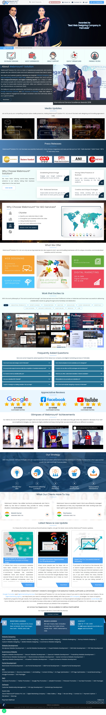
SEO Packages (20, 674)
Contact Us (77, 2)
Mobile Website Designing (30, 642)
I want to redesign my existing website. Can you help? (17, 384)
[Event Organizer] (87, 321)
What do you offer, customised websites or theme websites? (72, 373)
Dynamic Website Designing (29, 639)
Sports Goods (35, 305)
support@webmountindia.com (93, 626)
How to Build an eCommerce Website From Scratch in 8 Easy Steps (16, 560)
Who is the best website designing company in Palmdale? (71, 384)
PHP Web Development (95, 648)
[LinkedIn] (96, 702)
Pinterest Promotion (69, 681)
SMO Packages (98, 681)
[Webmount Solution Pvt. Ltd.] (10, 2)
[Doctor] (19, 321)
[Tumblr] (99, 702)
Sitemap (13, 696)
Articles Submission (8, 672)
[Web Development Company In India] (53, 437)
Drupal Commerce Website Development (63, 659)
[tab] (10, 213)
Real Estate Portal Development (12, 666)
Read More (6, 99)
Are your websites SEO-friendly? (12, 379)
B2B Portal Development (51, 666)
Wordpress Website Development (13, 648)
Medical (71, 308)
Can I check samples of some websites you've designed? (71, 363)
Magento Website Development (12, 654)
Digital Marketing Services (26, 594)
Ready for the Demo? (28, 230)
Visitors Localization (53, 705)
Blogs (59, 694)
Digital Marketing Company (36, 694)
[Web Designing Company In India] (18, 437)
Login (86, 2)
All (6, 305)
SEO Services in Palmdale (30, 91)
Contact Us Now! (53, 614)
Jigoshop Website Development (12, 659)
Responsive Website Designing (50, 639)
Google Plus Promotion (39, 681)
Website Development (10, 646)
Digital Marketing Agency (14, 596)
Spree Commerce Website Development (69, 657)
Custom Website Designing (11, 642)
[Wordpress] (102, 702)
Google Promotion (9, 594)
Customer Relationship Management (14, 687)
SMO (3, 678)
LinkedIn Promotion (55, 681)
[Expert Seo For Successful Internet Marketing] (88, 544)
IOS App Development (35, 687)
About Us (67, 2)
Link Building (36, 672)
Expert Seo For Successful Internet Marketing (87, 560)
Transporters (48, 305)
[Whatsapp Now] (4, 704)
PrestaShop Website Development (82, 654)
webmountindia (87, 628)
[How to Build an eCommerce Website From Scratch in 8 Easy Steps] (18, 544)
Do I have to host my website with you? (13, 373)
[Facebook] (87, 702)
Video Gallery (51, 694)
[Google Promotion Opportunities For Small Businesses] (53, 544)
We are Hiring (67, 694)
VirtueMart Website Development (36, 659)
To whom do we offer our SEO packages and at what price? (72, 368)
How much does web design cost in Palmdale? (16, 363)
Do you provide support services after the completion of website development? (24, 368)
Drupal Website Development (58, 648)
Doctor (60, 305)
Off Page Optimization (78, 672)
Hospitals (97, 305)
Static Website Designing (10, 639)
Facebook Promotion (9, 681)
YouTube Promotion (85, 681)
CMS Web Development (78, 648)
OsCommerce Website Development (14, 657)
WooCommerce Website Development (41, 657)
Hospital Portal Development (71, 666)
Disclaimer (5, 696)
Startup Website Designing (86, 639)
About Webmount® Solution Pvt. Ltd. (13, 694)
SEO (3, 670)
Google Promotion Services (9, 91)
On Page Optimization (62, 672)
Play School (30, 308)
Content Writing (47, 672)
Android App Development (53, 687)
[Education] (53, 321)
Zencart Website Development (35, 654)
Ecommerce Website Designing (50, 642)
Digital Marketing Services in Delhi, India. (13, 77)
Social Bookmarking (93, 672)
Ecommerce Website (9, 652)
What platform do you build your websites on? (68, 379)
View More (9, 188)
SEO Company (75, 596)
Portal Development (9, 663)
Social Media (95, 599)
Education (71, 305)
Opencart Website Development (58, 654)
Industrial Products (18, 305)
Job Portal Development (33, 666)
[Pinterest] (93, 702)
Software (5, 685)
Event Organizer (84, 305)
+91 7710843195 (97, 2)
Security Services (45, 308)
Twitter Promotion (24, 681)
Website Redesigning (69, 639)
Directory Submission (23, 672)
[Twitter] (90, 702)
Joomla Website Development (36, 648)
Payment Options (89, 694)
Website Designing (43, 75)
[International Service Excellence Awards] (88, 437)
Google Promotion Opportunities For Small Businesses (52, 560)
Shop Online (59, 308)
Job (79, 308)
